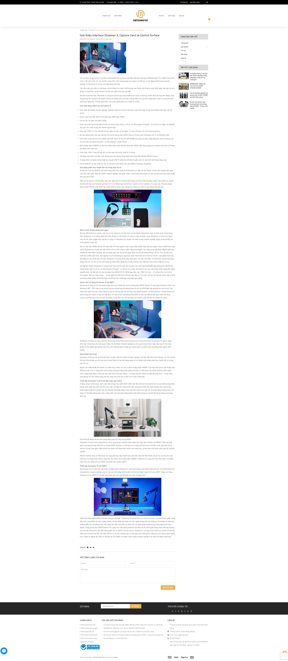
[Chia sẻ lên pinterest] (93, 547)
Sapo (116, 657)
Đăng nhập (196, 2)
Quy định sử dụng (86, 642)
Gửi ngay (135, 606)
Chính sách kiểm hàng (88, 638)
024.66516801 (112, 2)
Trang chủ (106, 16)
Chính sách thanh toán (88, 635)
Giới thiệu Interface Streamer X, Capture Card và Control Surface (119, 35)
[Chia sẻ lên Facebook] (88, 547)
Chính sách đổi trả (87, 631)
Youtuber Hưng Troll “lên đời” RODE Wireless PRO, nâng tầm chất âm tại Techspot (133, 625)
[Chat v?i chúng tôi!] (4, 651)
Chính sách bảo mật (87, 625)
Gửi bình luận (168, 587)
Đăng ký (185, 2)
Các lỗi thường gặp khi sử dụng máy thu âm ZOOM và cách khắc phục (199, 95)
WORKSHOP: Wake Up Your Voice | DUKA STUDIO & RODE (198, 86)
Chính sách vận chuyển (89, 628)
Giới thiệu (171, 16)
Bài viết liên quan (189, 67)
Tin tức (161, 16)
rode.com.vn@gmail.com (179, 635)
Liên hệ (181, 16)
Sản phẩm (118, 16)
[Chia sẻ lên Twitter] (91, 547)
